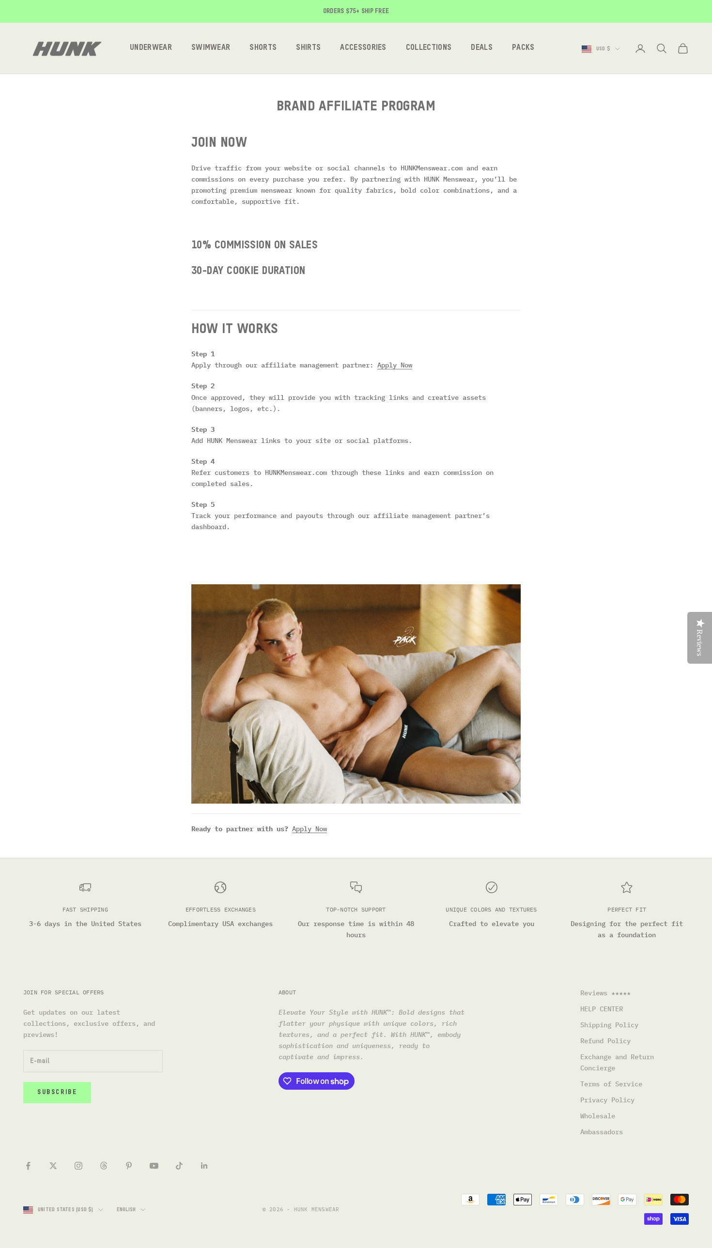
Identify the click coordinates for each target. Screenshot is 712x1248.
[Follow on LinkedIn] (204, 1166)
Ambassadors (601, 1131)
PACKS (523, 48)
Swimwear (211, 48)
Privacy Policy (607, 1100)
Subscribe (57, 1092)
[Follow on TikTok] (179, 1166)
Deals (482, 48)
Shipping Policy (609, 1024)
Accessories (363, 48)
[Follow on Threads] (103, 1166)
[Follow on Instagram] (78, 1166)
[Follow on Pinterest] (129, 1166)
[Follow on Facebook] (28, 1166)
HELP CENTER (601, 1008)
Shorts (263, 48)
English (126, 1209)
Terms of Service (611, 1084)
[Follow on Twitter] (53, 1166)
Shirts (308, 48)
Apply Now (394, 365)
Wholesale (597, 1115)
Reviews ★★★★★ (605, 993)
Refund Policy (605, 1040)
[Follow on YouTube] (154, 1166)
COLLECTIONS (429, 48)
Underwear (151, 48)
